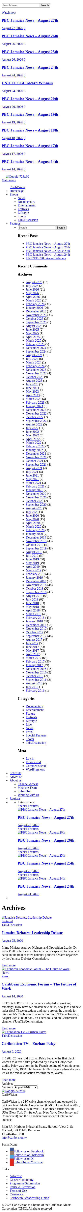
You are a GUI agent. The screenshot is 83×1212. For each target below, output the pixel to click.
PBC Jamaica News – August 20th (30, 99)
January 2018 (34, 621)
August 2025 (34, 326)
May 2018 (32, 606)
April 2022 (33, 439)
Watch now (9, 12)
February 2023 (35, 402)
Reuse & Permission (22, 1187)
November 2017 (36, 628)
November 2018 (36, 585)
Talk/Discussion (36, 742)
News (29, 728)
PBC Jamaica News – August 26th (30, 36)
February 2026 (35, 304)
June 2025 (32, 329)
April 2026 (33, 296)
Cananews (16, 1194)
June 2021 (32, 475)
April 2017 (33, 654)
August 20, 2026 (12, 106)
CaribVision (17, 187)
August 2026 (34, 282)
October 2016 (34, 676)
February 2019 (35, 574)
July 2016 (32, 687)
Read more (9, 965)
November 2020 (36, 497)
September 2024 (36, 351)
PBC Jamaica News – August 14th (30, 161)
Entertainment (35, 710)
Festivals (31, 717)
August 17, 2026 (12, 153)
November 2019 (36, 541)
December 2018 (36, 581)
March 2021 (33, 482)
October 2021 (34, 461)
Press (29, 731)
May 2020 (32, 519)
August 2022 (34, 424)
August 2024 (34, 355)
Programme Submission (25, 1183)
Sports (30, 739)
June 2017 (32, 647)
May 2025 (32, 333)
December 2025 (36, 311)
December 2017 (36, 625)
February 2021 (35, 486)
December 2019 (36, 537)
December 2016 (36, 668)
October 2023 (34, 377)
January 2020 (34, 533)
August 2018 (34, 595)
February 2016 (35, 690)
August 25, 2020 (12, 940)
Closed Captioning (21, 1179)
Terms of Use (18, 1190)
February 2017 (35, 661)
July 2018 (32, 599)
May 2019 (32, 563)
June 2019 (32, 559)
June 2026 (32, 289)
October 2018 (34, 588)
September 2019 (36, 548)
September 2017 (36, 636)
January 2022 (34, 450)
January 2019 (34, 577)
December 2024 (36, 347)
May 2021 (32, 479)
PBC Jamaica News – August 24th (30, 67)
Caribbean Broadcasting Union (29, 1198)
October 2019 (34, 544)
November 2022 (36, 413)
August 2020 (34, 508)
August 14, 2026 (12, 169)
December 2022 (36, 409)
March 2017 (33, 657)
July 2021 (32, 471)
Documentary (34, 706)
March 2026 (33, 300)
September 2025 (36, 322)
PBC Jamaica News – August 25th (30, 52)
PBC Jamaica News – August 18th (30, 130)
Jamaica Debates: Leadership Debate (32, 933)
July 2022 (32, 428)
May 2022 (32, 435)
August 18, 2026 (12, 138)
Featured (7, 921)
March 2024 (33, 362)
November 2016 (36, 672)
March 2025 (33, 340)
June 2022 (32, 431)
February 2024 (35, 366)
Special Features (36, 735)
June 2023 (32, 388)
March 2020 (33, 526)
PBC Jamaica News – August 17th (30, 146)
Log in (30, 758)
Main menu (9, 180)
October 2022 (34, 417)
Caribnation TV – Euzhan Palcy (28, 1043)
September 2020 (36, 504)
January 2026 (34, 307)
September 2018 (36, 592)
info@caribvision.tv (14, 1137)
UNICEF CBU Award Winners (27, 83)
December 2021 (36, 453)
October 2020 (34, 501)
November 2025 (36, 315)
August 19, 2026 (12, 122)
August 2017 (34, 639)
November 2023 (36, 373)
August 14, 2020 (12, 996)
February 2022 (35, 446)
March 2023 (33, 399)
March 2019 (33, 570)
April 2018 (33, 610)
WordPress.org (35, 769)
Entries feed (33, 762)
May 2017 (32, 650)
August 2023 (34, 380)
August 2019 (34, 552)
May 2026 (32, 293)
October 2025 (34, 318)
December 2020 (36, 493)
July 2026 (32, 286)
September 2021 (36, 464)
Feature (30, 713)
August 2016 (34, 683)
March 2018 (33, 614)
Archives (7, 1087)
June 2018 (32, 603)
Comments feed (36, 765)
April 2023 (33, 395)
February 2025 (35, 344)
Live (29, 724)
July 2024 (32, 358)
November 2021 (36, 457)
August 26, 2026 (12, 44)
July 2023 (32, 384)
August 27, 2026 (12, 28)
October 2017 (34, 632)
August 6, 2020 (11, 1051)
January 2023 (34, 406)
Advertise (16, 1176)
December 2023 (36, 369)
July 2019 (32, 555)
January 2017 (34, 665)
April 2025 (33, 337)
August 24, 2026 (12, 75)
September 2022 (36, 420)
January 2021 (34, 490)
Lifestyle (31, 720)
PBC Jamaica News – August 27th (30, 20)
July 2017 (32, 643)
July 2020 (32, 512)
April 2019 (33, 566)
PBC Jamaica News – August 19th (30, 114)
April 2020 (33, 523)
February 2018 (35, 617)
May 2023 (32, 391)
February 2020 (35, 530)
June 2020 (32, 515)
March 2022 (33, 442)
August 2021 (34, 468)
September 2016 (36, 679)
